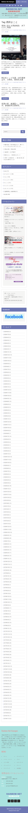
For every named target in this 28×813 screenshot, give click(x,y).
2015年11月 (7, 704)
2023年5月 (6, 442)
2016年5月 (6, 686)
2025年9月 (6, 363)
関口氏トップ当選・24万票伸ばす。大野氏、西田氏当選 (13, 79)
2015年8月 (6, 712)
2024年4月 (6, 410)
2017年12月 (7, 631)
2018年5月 (6, 616)
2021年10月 (7, 497)
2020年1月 (6, 558)
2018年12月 (7, 596)
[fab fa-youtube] (21, 5)
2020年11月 (7, 529)
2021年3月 (6, 517)
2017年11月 (7, 634)
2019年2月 (6, 590)
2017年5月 (6, 651)
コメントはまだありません (15, 30)
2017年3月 (6, 657)
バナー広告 (6, 762)
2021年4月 (6, 515)
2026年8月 (6, 331)
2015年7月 (6, 715)
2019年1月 (6, 593)
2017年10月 (7, 637)
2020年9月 (6, 535)
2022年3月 (6, 483)
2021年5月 (6, 512)
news (5, 171)
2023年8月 (6, 433)
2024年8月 (6, 401)
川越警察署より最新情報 (10, 191)
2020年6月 (6, 544)
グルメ (5, 177)
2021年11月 (7, 494)
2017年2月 (6, 660)
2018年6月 (6, 613)
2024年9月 (6, 398)
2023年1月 (6, 453)
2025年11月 (7, 357)
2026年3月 (6, 346)
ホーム (5, 756)
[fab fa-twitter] (9, 5)
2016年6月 (6, 683)
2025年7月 (6, 369)
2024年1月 (6, 418)
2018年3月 (6, 622)
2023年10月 (7, 427)
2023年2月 (6, 450)
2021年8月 (6, 503)
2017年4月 (6, 654)
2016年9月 (6, 675)
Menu (26, 13)
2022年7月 (6, 471)
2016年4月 (6, 689)
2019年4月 (6, 584)
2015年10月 (7, 707)
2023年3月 (6, 448)
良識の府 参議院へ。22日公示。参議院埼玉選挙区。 (13, 105)
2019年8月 (6, 573)
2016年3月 (6, 692)
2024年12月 (7, 389)
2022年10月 (7, 462)
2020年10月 (7, 532)
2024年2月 (6, 416)
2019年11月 (7, 564)
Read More (5, 72)
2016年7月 (6, 680)
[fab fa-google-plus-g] (12, 5)
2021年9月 (6, 500)
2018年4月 (6, 619)
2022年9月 (6, 465)
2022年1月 (6, 488)
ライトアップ (7, 185)
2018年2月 (6, 625)
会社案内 (19, 768)
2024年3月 (6, 413)
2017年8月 (6, 643)
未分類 (6, 31)
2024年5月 (6, 407)
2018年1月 (6, 628)
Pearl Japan (16, 810)
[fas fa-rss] (18, 5)
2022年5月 (6, 477)
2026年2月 (6, 349)
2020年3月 (6, 552)
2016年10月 (7, 672)
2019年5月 (6, 581)
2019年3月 (6, 587)
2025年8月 (6, 366)
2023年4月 (6, 445)
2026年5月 (6, 340)
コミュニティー (7, 765)
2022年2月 (6, 485)
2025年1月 (6, 386)
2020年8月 (6, 538)
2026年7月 (6, 334)
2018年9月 (6, 605)
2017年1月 (6, 663)
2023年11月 (7, 424)
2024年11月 (7, 392)
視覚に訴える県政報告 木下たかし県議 (13, 27)
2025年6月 (6, 372)
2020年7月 (6, 541)
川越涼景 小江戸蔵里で (10, 152)
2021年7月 (6, 506)
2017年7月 (6, 645)
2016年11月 (7, 669)
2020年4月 (6, 549)
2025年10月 (7, 360)
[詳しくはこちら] (14, 207)
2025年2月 (6, 384)
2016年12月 (7, 666)
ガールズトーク (7, 174)
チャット (6, 182)
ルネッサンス (7, 188)
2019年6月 (6, 579)
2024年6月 (6, 404)
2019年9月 (6, 570)
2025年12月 (7, 354)
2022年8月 (6, 468)
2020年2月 (6, 555)
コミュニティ (7, 179)
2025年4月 (6, 378)
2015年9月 (6, 709)
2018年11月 (7, 599)
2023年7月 (6, 436)
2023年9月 (6, 430)
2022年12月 (7, 456)
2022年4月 (6, 480)
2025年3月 (6, 381)
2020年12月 (7, 526)
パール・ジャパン (8, 759)
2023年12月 (7, 421)
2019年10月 (7, 567)
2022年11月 (7, 459)
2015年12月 (7, 701)
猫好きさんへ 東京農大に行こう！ (12, 155)
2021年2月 (6, 520)
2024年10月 (7, 395)
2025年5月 (6, 375)
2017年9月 (6, 640)
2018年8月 (6, 608)
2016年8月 (6, 677)
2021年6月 (6, 509)
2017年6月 (6, 648)
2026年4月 (6, 343)
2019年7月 (6, 576)
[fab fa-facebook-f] (7, 5)
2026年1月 (6, 352)
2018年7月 (6, 611)
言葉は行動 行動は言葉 (10, 149)
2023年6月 (6, 439)
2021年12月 (7, 491)
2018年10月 (7, 602)
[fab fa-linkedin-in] (15, 5)
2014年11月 (7, 718)
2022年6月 (6, 474)
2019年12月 (7, 561)
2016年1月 (6, 698)
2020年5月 (6, 547)
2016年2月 (6, 695)
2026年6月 (6, 337)
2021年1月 (6, 523)
